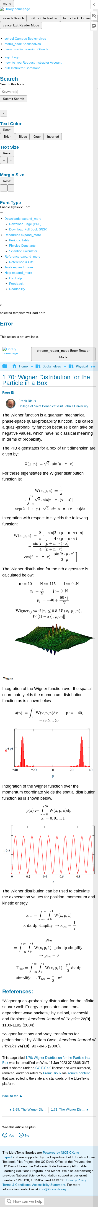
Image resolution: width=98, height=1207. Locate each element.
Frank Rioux (27, 401)
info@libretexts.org (52, 1189)
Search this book (12, 84)
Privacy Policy (76, 1180)
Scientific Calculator (23, 251)
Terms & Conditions (17, 1184)
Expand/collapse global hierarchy (7, 366)
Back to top (10, 1096)
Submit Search (13, 99)
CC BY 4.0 (43, 1068)
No (27, 1135)
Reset (7, 130)
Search (9, 1201)
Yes (11, 1135)
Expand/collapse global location (93, 365)
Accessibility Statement (48, 1184)
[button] (16, 283)
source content (78, 1073)
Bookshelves (52, 366)
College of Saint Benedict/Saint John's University (53, 406)
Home (23, 366)
